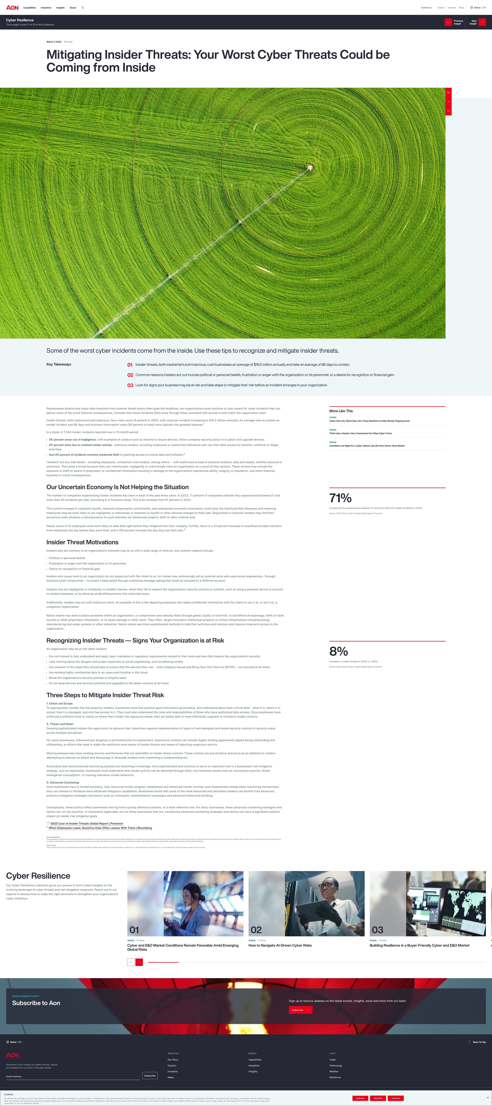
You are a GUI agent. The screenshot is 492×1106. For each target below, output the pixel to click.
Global (480, 7)
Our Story (173, 1059)
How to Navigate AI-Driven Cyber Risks (280, 945)
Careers (441, 7)
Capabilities (29, 7)
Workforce (335, 1077)
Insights (60, 7)
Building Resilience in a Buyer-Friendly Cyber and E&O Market (419, 945)
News (461, 7)
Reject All (378, 1098)
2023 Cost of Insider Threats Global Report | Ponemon (86, 823)
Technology (335, 1065)
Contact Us (426, 7)
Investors (452, 7)
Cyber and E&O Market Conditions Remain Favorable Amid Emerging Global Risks (183, 947)
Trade (332, 1059)
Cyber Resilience (20, 20)
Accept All (396, 1098)
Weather (333, 1071)
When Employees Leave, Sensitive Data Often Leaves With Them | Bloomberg (100, 828)
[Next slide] (139, 962)
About (73, 7)
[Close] (488, 1097)
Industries (46, 7)
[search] (82, 7)
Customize (360, 1098)
